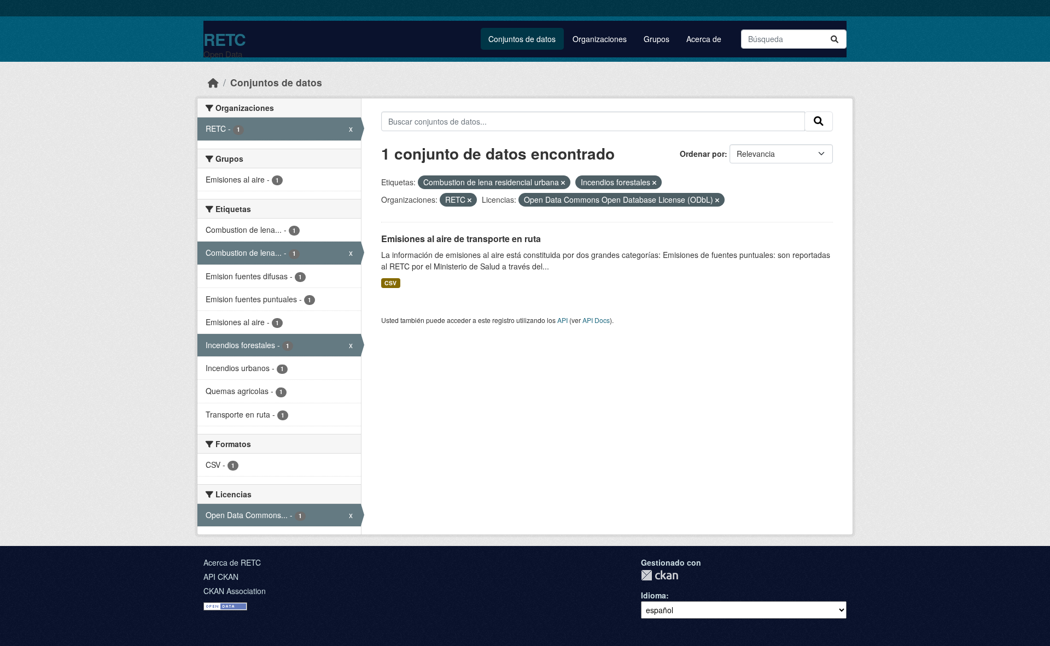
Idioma (653, 595)
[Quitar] (563, 182)
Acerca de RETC (232, 562)
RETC (224, 39)
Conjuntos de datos (522, 38)
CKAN (659, 575)
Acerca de (703, 38)
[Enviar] (834, 39)
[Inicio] (213, 82)
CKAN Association (234, 590)
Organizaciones (600, 38)
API (562, 320)
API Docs (596, 320)
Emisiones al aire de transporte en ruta (461, 238)
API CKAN (220, 576)
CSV (390, 283)
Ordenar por (702, 153)
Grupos (656, 38)
